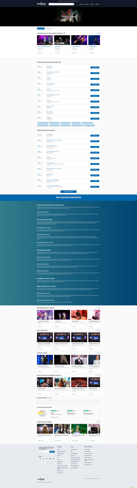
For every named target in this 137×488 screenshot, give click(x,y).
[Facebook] (40, 458)
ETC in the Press (60, 470)
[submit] (73, 4)
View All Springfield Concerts (43, 125)
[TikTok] (53, 458)
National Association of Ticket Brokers (62, 468)
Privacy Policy (73, 455)
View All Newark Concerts (54, 125)
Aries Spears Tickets (88, 464)
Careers (58, 459)
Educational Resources (75, 465)
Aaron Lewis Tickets (87, 455)
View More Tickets (68, 191)
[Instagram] (46, 458)
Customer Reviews (60, 453)
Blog (58, 457)
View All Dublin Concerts (76, 122)
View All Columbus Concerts (43, 122)
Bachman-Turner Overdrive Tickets (89, 460)
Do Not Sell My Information (75, 459)
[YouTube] (50, 458)
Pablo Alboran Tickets (88, 453)
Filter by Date (49, 28)
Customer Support (74, 449)
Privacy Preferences (74, 467)
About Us (58, 449)
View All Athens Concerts (65, 122)
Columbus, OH (41, 28)
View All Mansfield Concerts (54, 122)
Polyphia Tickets (87, 451)
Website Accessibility (74, 461)
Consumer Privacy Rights (75, 457)
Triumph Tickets (87, 449)
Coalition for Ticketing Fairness (62, 465)
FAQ (71, 451)
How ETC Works (73, 463)
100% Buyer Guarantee (61, 451)
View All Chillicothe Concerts (89, 125)
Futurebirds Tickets (87, 462)
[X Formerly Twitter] (43, 458)
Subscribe (52, 451)
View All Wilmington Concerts (87, 122)
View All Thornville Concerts (65, 125)
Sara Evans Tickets (87, 457)
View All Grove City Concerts (77, 125)
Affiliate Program (60, 461)
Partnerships (59, 463)
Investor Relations (60, 472)
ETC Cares (59, 455)
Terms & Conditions (74, 453)
